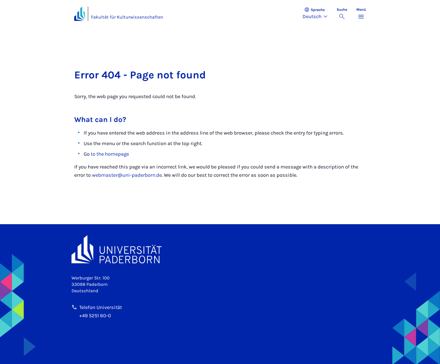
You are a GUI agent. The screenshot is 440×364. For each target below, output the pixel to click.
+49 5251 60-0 (95, 316)
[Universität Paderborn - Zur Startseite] (79, 14)
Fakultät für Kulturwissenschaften (127, 17)
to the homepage (110, 154)
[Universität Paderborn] (220, 249)
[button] (317, 14)
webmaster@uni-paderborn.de (127, 175)
